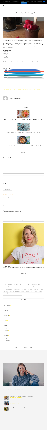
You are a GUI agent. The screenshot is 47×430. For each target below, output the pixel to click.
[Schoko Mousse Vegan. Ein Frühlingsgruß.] (23, 28)
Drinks (29, 284)
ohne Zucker (6, 291)
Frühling (15, 89)
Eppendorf (5, 286)
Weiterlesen (23, 2)
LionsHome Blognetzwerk (33, 428)
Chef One (21, 284)
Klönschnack (6, 330)
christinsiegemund (7, 89)
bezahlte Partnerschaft (13, 397)
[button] (6, 70)
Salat (32, 291)
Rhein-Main (27, 291)
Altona (5, 284)
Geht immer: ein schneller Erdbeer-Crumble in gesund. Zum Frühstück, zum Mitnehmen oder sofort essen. (23, 119)
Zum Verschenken (7, 340)
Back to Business (7, 305)
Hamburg (5, 325)
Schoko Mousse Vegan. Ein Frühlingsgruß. (23, 13)
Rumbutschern (6, 333)
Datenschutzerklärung (12, 197)
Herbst (23, 89)
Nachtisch (30, 89)
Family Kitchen (11, 286)
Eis (38, 284)
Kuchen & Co (30, 289)
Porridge (22, 291)
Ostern (11, 291)
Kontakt (19, 428)
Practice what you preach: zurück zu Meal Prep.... (18, 407)
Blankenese (16, 284)
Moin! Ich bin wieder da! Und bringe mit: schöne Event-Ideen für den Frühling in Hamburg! (23, 132)
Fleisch (21, 286)
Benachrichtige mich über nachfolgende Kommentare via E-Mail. (15, 205)
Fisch (17, 286)
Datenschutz (27, 428)
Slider (36, 291)
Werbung (5, 338)
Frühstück (31, 286)
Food (20, 147)
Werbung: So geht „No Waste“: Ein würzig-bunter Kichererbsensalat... (21, 396)
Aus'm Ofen (10, 284)
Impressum (22, 428)
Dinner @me (6, 310)
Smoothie (40, 291)
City (25, 284)
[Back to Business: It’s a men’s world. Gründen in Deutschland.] (6, 403)
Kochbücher (24, 289)
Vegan (37, 89)
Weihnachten (15, 294)
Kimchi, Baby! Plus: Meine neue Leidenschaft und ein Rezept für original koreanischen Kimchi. (23, 145)
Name (4, 172)
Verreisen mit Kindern (7, 294)
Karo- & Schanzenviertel (8, 289)
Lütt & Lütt (26, 89)
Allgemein (5, 302)
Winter (39, 89)
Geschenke (36, 286)
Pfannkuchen (16, 291)
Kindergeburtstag (17, 289)
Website (4, 183)
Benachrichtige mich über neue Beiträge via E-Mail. (12, 211)
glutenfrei (19, 89)
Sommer (34, 89)
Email (4, 178)
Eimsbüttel (34, 284)
